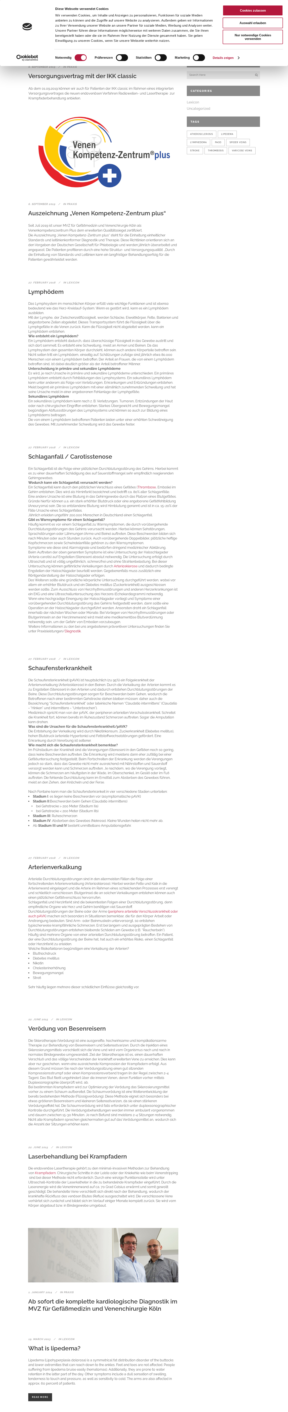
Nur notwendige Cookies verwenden (253, 37)
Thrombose (146, 487)
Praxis (72, 66)
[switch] (122, 57)
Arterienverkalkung (55, 867)
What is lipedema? (54, 1348)
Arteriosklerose (125, 566)
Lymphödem (46, 291)
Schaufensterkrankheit (60, 668)
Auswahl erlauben (253, 23)
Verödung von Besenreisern (67, 1028)
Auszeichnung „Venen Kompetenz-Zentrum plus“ (97, 213)
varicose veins (242, 150)
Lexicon (73, 282)
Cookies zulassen (253, 10)
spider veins (238, 142)
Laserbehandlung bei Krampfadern (77, 1156)
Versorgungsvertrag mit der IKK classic (82, 76)
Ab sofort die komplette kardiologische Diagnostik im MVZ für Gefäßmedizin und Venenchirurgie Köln (102, 1305)
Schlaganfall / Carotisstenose (70, 456)
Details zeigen (223, 58)
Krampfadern (45, 1173)
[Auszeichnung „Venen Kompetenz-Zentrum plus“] (103, 153)
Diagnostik (73, 631)
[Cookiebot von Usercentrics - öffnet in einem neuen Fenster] (27, 58)
